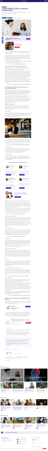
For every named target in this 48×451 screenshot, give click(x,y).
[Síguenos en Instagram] (37, 446)
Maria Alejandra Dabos (12, 178)
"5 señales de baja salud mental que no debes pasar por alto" (21, 295)
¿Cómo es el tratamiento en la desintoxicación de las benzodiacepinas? (11, 378)
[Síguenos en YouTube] (38, 446)
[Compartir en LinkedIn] (2, 40)
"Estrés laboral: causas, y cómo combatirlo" (18, 236)
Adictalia (7, 301)
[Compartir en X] (2, 39)
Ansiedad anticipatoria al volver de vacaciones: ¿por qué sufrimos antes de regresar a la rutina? (18, 408)
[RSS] (41, 446)
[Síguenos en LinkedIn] (35, 446)
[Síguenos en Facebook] (32, 446)
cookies (24, 448)
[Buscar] (40, 1)
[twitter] (7, 18)
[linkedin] (9, 18)
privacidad (22, 448)
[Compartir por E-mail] (2, 42)
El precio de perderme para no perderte (29, 407)
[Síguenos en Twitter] (34, 446)
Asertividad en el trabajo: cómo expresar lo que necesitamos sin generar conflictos (5, 408)
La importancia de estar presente (41, 407)
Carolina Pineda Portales (26, 178)
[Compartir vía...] (2, 43)
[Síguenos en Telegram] (40, 446)
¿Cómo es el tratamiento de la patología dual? (5, 390)
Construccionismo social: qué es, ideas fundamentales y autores (17, 426)
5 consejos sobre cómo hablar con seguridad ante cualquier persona (6, 426)
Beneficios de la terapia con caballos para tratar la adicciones (29, 390)
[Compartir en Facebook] (2, 37)
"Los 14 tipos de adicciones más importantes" (19, 63)
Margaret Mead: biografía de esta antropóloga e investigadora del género (41, 425)
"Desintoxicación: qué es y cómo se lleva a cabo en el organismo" (21, 84)
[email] (11, 18)
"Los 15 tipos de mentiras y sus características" (19, 213)
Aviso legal (19, 448)
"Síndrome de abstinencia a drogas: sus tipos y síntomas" (20, 275)
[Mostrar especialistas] (2, 432)
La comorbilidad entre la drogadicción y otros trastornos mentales (35, 378)
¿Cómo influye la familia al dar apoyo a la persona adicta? (41, 390)
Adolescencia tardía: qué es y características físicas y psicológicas (29, 426)
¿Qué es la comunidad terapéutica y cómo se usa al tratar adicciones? (18, 390)
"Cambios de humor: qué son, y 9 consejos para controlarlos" (21, 144)
